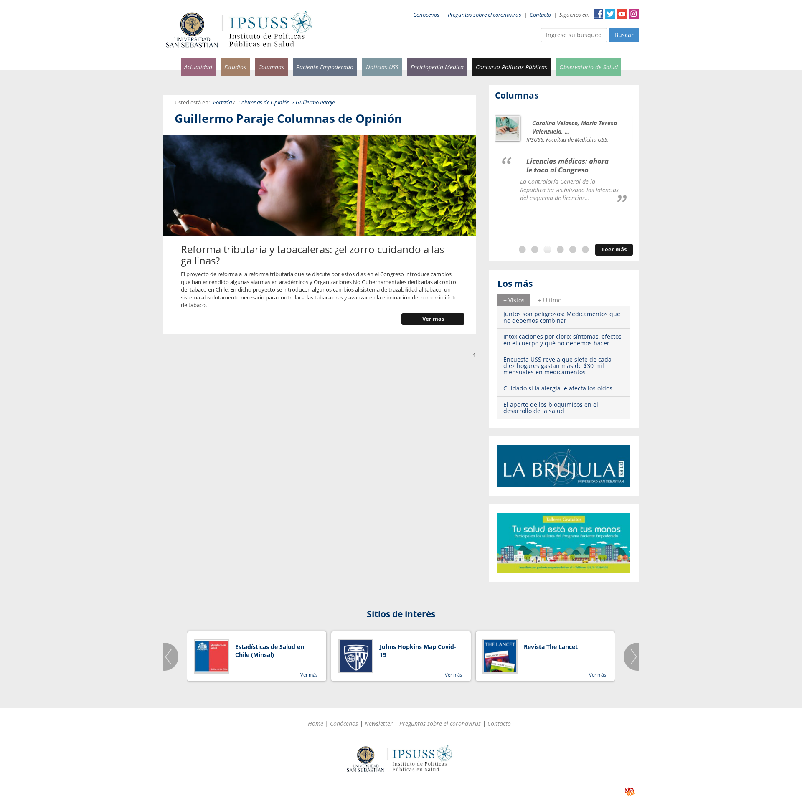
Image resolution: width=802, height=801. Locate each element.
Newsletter (379, 723)
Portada (222, 102)
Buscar (624, 35)
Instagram (634, 14)
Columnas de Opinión (264, 102)
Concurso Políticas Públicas (511, 67)
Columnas (271, 67)
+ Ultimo (549, 300)
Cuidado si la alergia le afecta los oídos (557, 388)
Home (315, 723)
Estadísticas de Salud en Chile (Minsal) (269, 651)
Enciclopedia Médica (437, 67)
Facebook (599, 14)
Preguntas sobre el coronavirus (484, 14)
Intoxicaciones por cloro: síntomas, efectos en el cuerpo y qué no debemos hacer (562, 339)
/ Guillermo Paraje (313, 102)
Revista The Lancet (551, 647)
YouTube (622, 14)
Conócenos (426, 14)
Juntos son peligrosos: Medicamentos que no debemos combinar (561, 317)
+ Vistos (514, 300)
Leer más (614, 249)
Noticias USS (382, 67)
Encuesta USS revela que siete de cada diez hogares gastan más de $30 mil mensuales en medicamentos (557, 365)
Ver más (433, 318)
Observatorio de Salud (588, 67)
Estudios (235, 67)
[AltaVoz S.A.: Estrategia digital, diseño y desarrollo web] (629, 791)
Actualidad (198, 67)
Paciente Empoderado (324, 67)
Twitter (610, 14)
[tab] (513, 300)
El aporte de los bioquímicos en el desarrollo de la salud (550, 407)
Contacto (540, 14)
